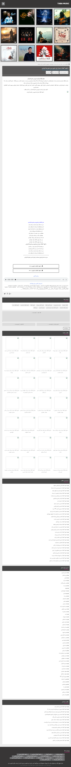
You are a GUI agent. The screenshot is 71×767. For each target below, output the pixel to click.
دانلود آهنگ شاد (45, 756)
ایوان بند (65, 585)
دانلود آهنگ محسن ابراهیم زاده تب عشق (58, 560)
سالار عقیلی (64, 624)
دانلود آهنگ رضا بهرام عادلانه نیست (59, 555)
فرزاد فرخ (65, 645)
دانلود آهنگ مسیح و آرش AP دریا (60, 508)
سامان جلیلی (64, 622)
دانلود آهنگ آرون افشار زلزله (61, 537)
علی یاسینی (65, 642)
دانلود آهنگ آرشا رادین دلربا (61, 532)
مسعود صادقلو (64, 674)
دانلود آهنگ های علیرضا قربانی (52, 307)
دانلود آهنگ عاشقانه (64, 307)
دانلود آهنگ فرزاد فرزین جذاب (60, 519)
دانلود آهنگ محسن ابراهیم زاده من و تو (58, 511)
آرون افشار (64, 575)
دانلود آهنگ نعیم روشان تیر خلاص (60, 740)
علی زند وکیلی (64, 637)
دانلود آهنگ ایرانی (23, 765)
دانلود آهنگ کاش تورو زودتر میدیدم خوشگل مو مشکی (55, 711)
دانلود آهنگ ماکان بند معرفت (61, 542)
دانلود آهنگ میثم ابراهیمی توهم (60, 524)
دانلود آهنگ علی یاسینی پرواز (61, 534)
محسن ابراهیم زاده (63, 653)
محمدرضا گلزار (64, 663)
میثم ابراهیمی (64, 689)
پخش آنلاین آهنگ (48, 305)
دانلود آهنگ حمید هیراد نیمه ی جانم (59, 547)
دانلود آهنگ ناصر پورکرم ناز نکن (60, 545)
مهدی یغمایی (64, 684)
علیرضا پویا (65, 632)
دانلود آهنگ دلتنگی (58, 756)
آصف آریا (65, 580)
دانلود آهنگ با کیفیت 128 (35, 266)
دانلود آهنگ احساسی (25, 305)
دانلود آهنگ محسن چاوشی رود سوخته (59, 495)
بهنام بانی (65, 593)
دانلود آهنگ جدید (15, 305)
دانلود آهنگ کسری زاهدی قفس (60, 506)
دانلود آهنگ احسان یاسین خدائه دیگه (59, 488)
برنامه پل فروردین (57, 305)
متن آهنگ (35, 307)
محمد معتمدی (64, 668)
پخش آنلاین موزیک (40, 305)
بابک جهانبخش (64, 590)
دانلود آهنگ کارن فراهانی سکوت (60, 485)
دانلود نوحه (49, 758)
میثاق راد (65, 687)
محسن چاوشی (64, 655)
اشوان (66, 578)
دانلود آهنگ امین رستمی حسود (60, 503)
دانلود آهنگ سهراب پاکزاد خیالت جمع (59, 719)
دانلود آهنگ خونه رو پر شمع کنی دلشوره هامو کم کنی (56, 714)
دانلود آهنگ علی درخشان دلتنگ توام (59, 732)
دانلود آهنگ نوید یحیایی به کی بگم (60, 717)
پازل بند (65, 596)
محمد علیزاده (64, 666)
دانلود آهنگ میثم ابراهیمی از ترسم (59, 493)
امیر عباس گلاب (64, 583)
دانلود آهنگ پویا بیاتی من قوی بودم (59, 490)
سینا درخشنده (64, 627)
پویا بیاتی (65, 601)
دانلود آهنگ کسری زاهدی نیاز (61, 706)
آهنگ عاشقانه (65, 305)
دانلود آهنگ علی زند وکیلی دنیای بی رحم (58, 558)
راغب (66, 614)
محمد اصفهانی (64, 658)
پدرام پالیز (65, 598)
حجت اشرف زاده (63, 606)
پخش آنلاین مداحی (16, 758)
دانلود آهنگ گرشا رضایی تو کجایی (60, 498)
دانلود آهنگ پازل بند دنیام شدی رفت (59, 527)
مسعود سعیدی (64, 671)
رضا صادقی (65, 619)
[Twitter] (5, 293)
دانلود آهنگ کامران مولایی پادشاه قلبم (59, 516)
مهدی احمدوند (64, 679)
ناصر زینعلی (64, 692)
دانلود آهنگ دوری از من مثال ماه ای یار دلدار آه (57, 709)
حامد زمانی (65, 603)
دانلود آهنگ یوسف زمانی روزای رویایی (59, 529)
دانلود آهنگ (42, 78)
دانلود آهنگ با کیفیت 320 (35, 270)
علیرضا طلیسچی (64, 635)
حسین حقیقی (64, 609)
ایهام (66, 588)
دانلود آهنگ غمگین (18, 756)
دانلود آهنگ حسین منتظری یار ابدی (59, 550)
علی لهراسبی (64, 640)
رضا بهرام (65, 616)
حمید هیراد (64, 611)
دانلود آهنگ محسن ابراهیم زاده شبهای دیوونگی (57, 514)
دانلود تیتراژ (54, 72)
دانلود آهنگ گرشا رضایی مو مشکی (60, 553)
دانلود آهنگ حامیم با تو (62, 501)
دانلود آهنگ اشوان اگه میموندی (60, 735)
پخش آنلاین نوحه (45, 759)
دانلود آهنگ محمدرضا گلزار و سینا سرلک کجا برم (57, 730)
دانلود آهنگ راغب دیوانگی (61, 521)
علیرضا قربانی (30, 78)
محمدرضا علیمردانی (63, 661)
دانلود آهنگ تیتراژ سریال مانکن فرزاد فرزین (57, 737)
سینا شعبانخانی (64, 629)
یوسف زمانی (64, 694)
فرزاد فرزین (64, 648)
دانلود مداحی (60, 758)
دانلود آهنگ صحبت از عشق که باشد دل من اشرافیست (55, 722)
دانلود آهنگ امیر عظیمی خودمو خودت (59, 727)
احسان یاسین (64, 572)
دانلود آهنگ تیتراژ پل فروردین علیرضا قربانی (55, 68)
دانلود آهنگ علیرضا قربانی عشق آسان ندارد (58, 540)
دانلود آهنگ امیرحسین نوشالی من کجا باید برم (57, 724)
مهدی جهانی (65, 681)
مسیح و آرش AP (63, 676)
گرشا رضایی (64, 650)
